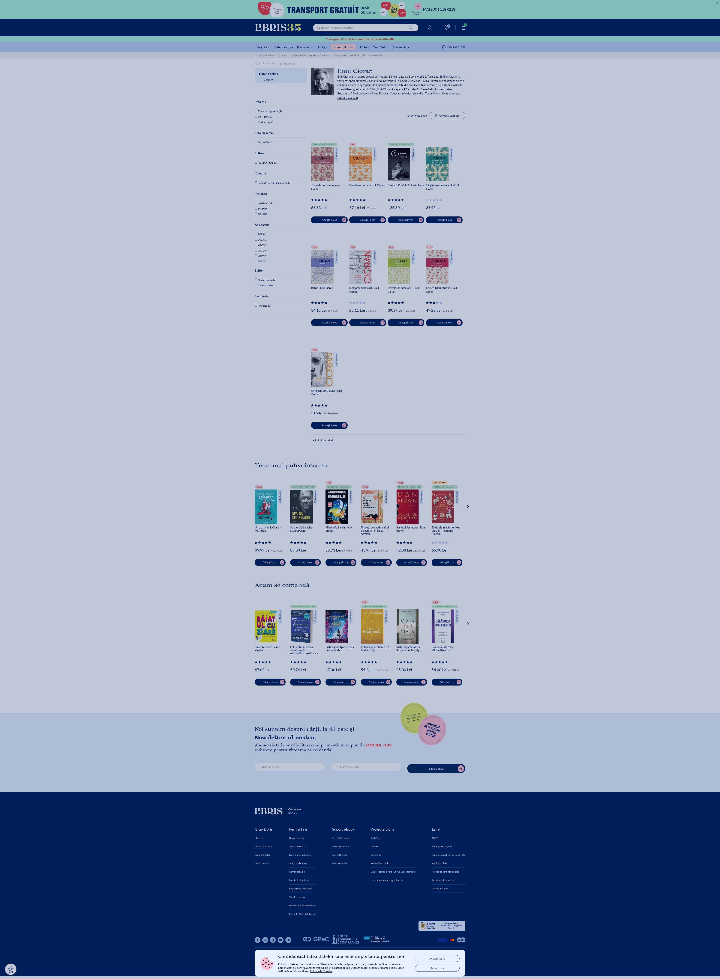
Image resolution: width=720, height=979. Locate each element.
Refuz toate (437, 968)
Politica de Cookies (321, 971)
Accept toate (437, 958)
